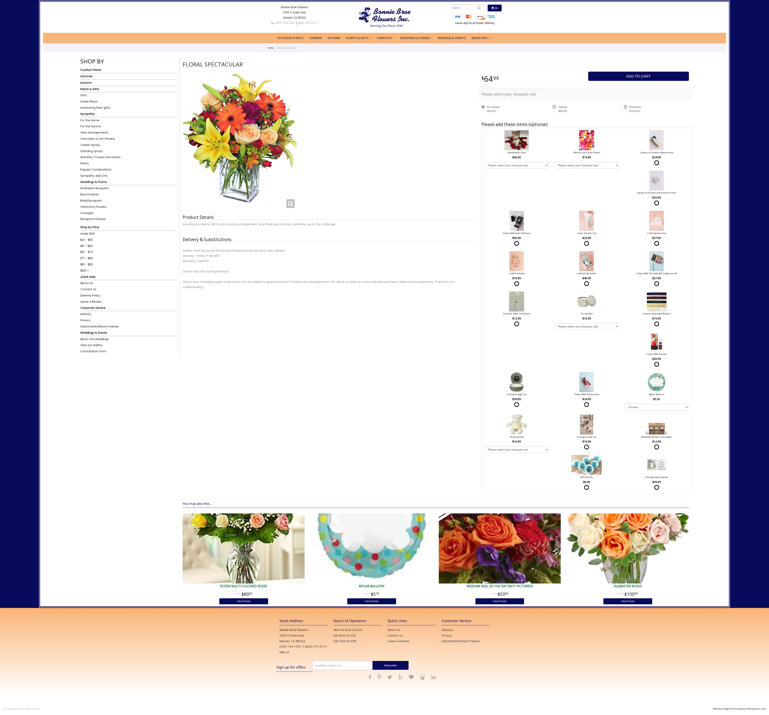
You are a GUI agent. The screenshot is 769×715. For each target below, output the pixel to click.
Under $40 (87, 234)
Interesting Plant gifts (95, 108)
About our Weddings (94, 339)
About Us (86, 283)
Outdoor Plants (290, 38)
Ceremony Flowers (93, 207)
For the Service (90, 126)
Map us (284, 652)
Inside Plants (89, 101)
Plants (84, 163)
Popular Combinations (95, 170)
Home (270, 47)
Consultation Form (93, 351)
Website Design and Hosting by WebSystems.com (739, 708)
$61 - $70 (86, 252)
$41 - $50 (86, 240)
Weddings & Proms (414, 38)
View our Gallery (91, 345)
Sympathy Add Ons (93, 176)
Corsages (87, 213)
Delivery (85, 314)
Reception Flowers (93, 219)
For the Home (89, 120)
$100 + (84, 271)
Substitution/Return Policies (99, 326)
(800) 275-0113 (308, 23)
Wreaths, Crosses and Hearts (100, 157)
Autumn (334, 38)
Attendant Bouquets (94, 188)
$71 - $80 (86, 258)
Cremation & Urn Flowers (97, 139)
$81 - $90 (86, 264)
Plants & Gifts (357, 38)
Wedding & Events (452, 38)
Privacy (85, 320)
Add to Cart (638, 76)
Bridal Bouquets (91, 201)
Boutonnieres (89, 194)
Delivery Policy (90, 295)
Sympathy (384, 38)
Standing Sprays (91, 151)
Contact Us (88, 289)
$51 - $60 (86, 246)
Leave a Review (91, 302)
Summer (315, 38)
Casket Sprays (90, 145)
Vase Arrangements (94, 133)
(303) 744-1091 (284, 23)
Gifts (83, 95)
